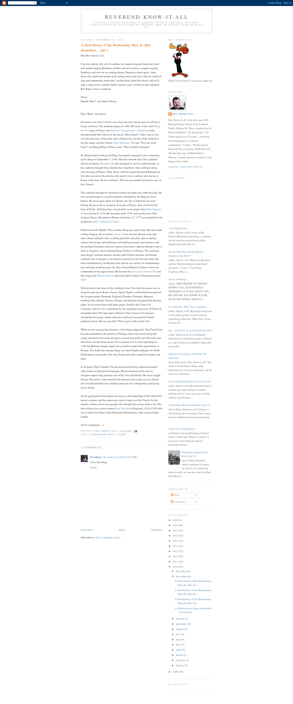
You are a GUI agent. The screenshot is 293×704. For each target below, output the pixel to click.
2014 (176, 546)
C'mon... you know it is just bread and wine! (188, 330)
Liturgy (122, 434)
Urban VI (119, 234)
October (180, 618)
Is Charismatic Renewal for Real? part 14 (188, 405)
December (181, 571)
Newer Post (87, 530)
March (179, 655)
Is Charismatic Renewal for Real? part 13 (193, 454)
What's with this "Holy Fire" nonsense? (186, 306)
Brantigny (96, 457)
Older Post (156, 530)
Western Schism (106, 275)
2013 (176, 551)
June (178, 639)
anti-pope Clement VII (144, 271)
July (178, 634)
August (180, 629)
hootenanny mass (103, 434)
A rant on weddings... (176, 279)
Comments (179, 501)
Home (122, 530)
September (182, 624)
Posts (176, 495)
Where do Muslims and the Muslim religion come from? (184, 253)
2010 (176, 567)
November (182, 576)
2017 (176, 530)
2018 (176, 525)
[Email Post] (135, 431)
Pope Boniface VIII (124, 142)
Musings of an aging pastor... (180, 428)
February (181, 660)
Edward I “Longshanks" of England (130, 130)
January (180, 665)
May (178, 644)
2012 (176, 556)
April (179, 650)
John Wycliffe (122, 408)
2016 (176, 535)
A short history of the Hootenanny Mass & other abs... (193, 583)
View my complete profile (185, 167)
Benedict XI (106, 163)
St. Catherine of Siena (107, 221)
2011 (176, 561)
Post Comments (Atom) (107, 537)
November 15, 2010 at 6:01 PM (120, 457)
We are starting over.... (177, 228)
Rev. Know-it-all (183, 114)
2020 (176, 520)
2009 (176, 671)
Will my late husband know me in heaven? (188, 381)
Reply (93, 467)
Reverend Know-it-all (147, 16)
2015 (176, 541)
